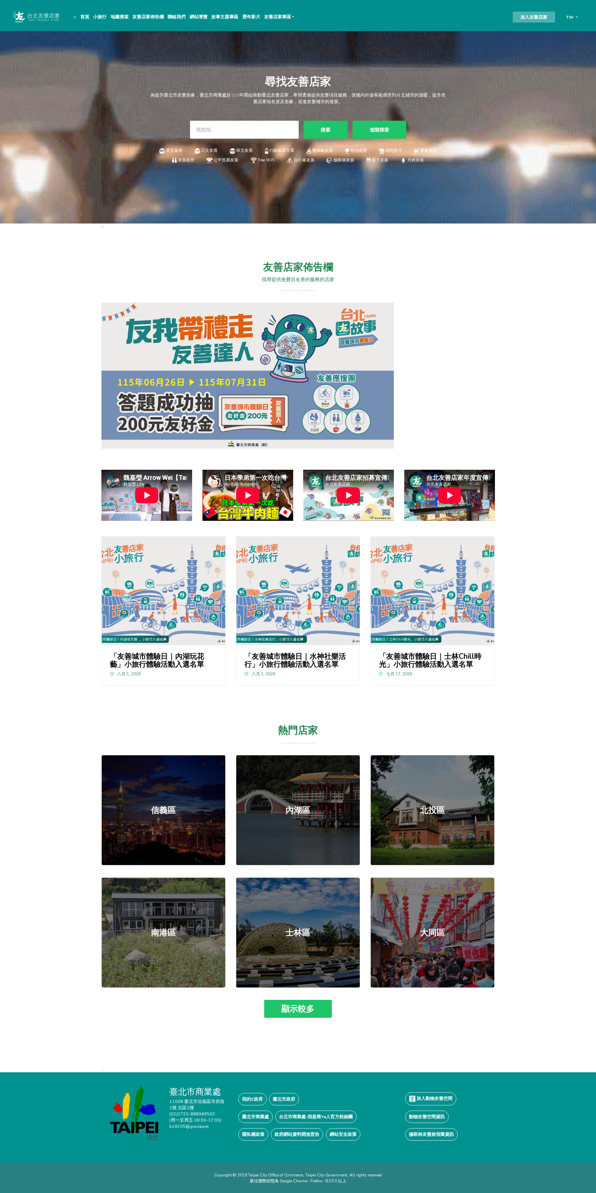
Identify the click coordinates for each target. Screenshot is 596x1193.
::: (74, 17)
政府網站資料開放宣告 (297, 1134)
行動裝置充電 (281, 150)
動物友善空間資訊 (427, 1117)
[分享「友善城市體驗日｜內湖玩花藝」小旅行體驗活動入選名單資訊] (163, 591)
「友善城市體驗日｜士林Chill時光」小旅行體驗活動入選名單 (430, 660)
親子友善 (380, 160)
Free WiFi (266, 160)
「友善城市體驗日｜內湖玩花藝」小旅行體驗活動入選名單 (157, 660)
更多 (163, 810)
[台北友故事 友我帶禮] (247, 375)
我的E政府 (252, 1099)
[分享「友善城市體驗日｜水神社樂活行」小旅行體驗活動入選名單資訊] (298, 591)
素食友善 (428, 150)
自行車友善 (304, 160)
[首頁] (35, 16)
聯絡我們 (177, 17)
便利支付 (393, 150)
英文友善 (174, 150)
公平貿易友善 (225, 160)
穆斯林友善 (344, 160)
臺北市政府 (284, 1099)
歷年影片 (251, 17)
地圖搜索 (120, 17)
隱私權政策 (253, 1134)
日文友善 (209, 150)
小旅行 (100, 17)
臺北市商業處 (255, 1117)
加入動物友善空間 (434, 1098)
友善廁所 (186, 160)
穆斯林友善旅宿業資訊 (431, 1134)
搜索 (325, 129)
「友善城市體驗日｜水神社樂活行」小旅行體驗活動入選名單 (295, 660)
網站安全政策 (343, 1134)
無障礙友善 (322, 150)
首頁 (84, 17)
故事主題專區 (224, 17)
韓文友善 (244, 150)
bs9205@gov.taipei (189, 1126)
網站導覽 (199, 17)
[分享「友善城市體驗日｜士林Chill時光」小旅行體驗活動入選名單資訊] (432, 591)
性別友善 (358, 150)
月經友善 (415, 160)
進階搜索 (379, 129)
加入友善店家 (533, 17)
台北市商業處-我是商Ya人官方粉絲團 (316, 1117)
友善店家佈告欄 (148, 17)
